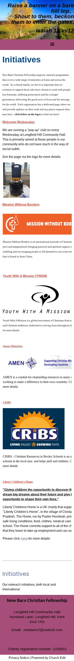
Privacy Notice (19, 657)
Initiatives (15, 574)
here (24, 538)
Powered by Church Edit (48, 657)
